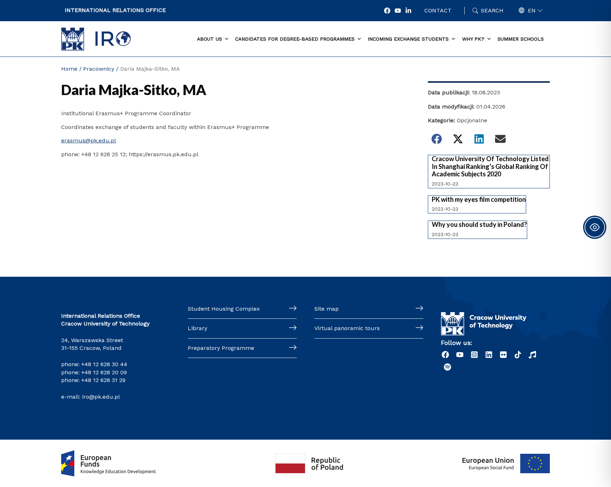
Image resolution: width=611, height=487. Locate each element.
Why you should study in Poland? (479, 224)
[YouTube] (398, 10)
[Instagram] (474, 354)
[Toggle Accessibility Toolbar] (595, 227)
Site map (326, 308)
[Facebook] (387, 10)
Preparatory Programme (221, 348)
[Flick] (503, 354)
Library (197, 328)
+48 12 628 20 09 (104, 372)
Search (492, 10)
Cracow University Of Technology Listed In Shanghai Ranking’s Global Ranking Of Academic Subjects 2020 (490, 166)
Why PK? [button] (473, 39)
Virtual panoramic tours (347, 328)
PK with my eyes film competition (479, 199)
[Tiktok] (517, 354)
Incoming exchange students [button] (408, 39)
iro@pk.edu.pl (101, 396)
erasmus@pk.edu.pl (88, 140)
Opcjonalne (472, 120)
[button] (437, 139)
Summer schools (520, 39)
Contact (438, 10)
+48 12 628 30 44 (104, 364)
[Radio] (532, 354)
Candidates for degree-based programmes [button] (295, 39)
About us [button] (209, 39)
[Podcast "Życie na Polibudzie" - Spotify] (447, 367)
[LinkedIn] (488, 354)
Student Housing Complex (224, 308)
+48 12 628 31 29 (103, 380)
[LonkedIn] (408, 10)
